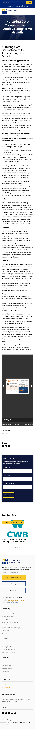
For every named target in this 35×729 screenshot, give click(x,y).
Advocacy (5, 619)
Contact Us (26, 6)
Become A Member (12, 577)
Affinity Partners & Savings (10, 622)
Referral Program (7, 625)
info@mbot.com (7, 685)
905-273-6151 (6, 688)
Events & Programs (8, 668)
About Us (5, 663)
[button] (15, 548)
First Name (7, 467)
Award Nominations (8, 674)
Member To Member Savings (11, 628)
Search (29, 2)
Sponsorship (6, 630)
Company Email (8, 483)
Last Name (7, 475)
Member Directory (7, 617)
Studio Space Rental (8, 649)
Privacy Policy (6, 720)
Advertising (18, 6)
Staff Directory (6, 666)
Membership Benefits (8, 614)
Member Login (9, 6)
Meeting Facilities (7, 647)
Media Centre (6, 671)
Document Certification (9, 644)
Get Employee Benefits (9, 652)
